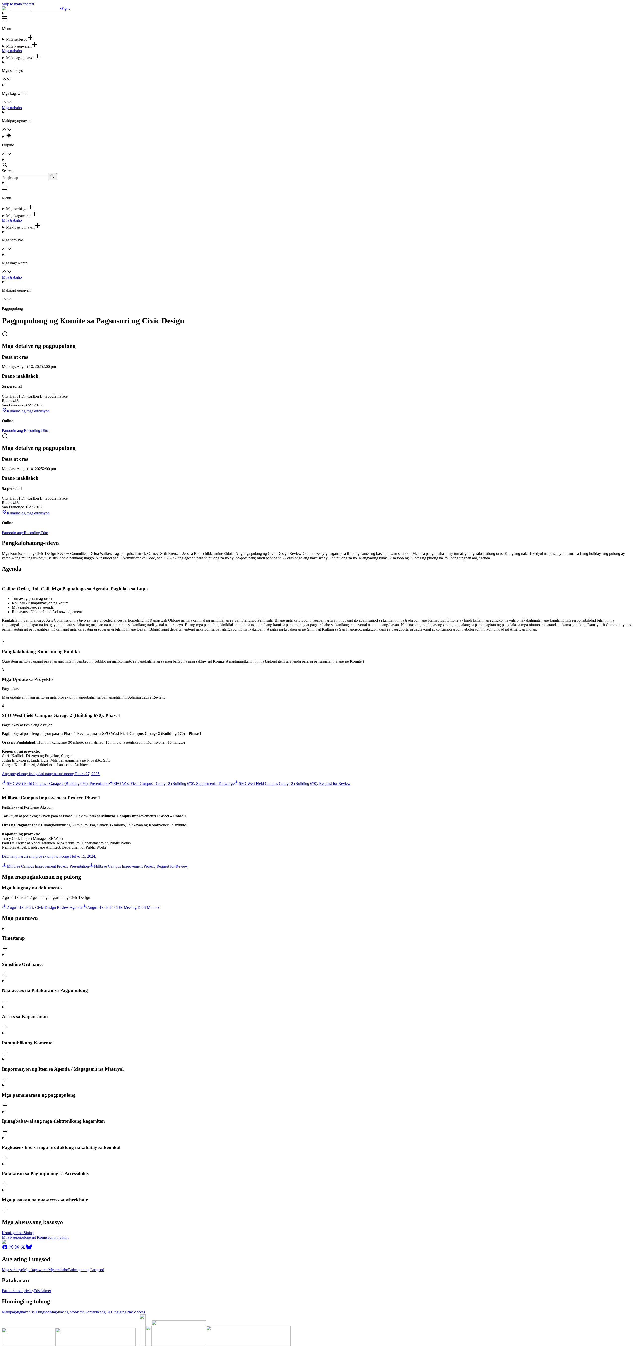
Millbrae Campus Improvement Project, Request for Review (141, 866)
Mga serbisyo (12, 1270)
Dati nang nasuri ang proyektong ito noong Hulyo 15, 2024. (49, 856)
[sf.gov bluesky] (29, 1249)
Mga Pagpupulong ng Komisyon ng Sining (35, 1237)
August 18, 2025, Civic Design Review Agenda (44, 907)
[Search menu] (317, 163)
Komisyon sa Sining (18, 1233)
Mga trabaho (12, 51)
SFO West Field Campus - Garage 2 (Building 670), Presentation (58, 783)
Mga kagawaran (35, 1270)
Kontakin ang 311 (98, 1312)
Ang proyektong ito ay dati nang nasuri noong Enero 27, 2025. (51, 774)
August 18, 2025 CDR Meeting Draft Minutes (123, 907)
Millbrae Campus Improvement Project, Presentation (48, 866)
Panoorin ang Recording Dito (25, 430)
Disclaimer (42, 1291)
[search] (52, 176)
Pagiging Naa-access (128, 1312)
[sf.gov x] (23, 1249)
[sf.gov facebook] (5, 1249)
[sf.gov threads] (17, 1249)
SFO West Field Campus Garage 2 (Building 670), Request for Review (294, 783)
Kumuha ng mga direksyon (28, 411)
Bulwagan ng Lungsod (86, 1270)
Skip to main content (18, 4)
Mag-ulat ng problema (67, 1312)
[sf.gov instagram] (11, 1249)
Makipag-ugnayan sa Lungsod (26, 1312)
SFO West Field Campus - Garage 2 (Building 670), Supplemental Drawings (174, 783)
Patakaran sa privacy (18, 1291)
